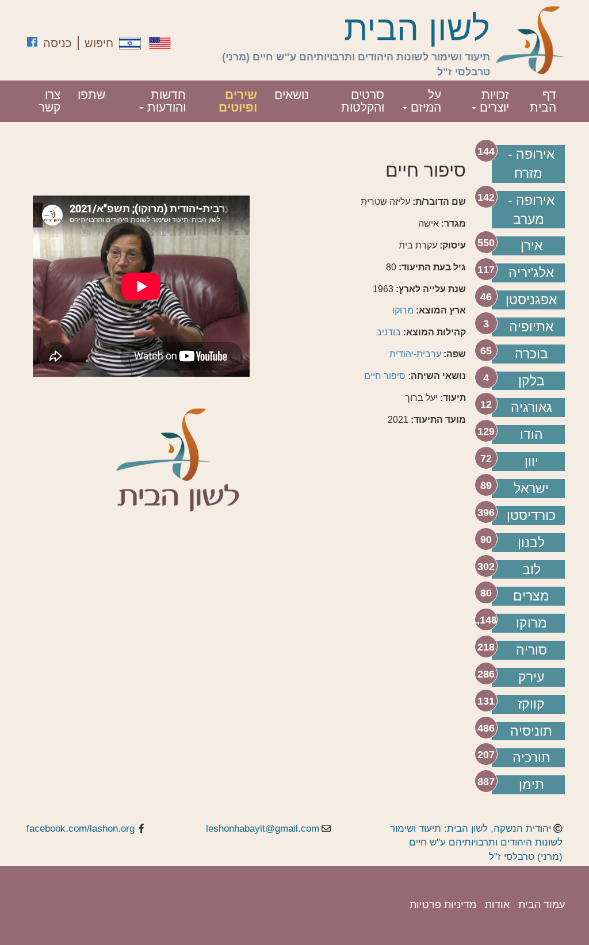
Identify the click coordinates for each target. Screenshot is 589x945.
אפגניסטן (531, 299)
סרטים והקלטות (362, 101)
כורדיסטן (531, 515)
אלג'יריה (531, 272)
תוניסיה (531, 731)
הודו (531, 434)
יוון (531, 461)
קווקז (531, 704)
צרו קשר (49, 101)
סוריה (531, 649)
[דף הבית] (530, 40)
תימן (531, 784)
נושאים (291, 94)
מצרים (531, 595)
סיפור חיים (385, 376)
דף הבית (543, 101)
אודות (497, 904)
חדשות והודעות (165, 101)
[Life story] (160, 43)
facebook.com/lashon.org (80, 828)
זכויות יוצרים (492, 101)
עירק (531, 676)
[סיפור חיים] (130, 43)
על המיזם (424, 101)
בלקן (531, 380)
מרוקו (531, 622)
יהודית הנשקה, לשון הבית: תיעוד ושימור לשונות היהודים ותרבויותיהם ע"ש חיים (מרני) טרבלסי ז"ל (476, 842)
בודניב (388, 332)
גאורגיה (531, 407)
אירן (531, 245)
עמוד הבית (541, 904)
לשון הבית (417, 29)
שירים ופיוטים (238, 101)
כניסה (57, 43)
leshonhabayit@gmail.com (262, 828)
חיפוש (99, 43)
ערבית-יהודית (415, 354)
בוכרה (531, 353)
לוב (531, 569)
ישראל (531, 488)
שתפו (91, 94)
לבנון (531, 542)
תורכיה (531, 757)
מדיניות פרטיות (443, 904)
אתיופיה (531, 326)
